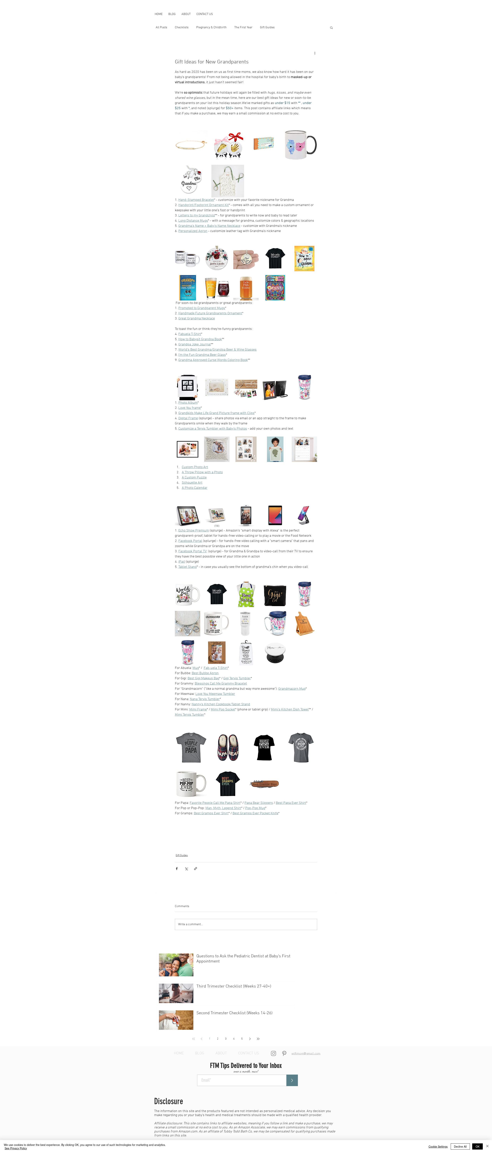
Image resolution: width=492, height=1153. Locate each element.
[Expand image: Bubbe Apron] (253, 586)
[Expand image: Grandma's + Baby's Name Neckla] (202, 169)
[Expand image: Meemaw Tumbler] (253, 616)
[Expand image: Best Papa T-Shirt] (275, 736)
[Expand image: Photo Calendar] (312, 441)
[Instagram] (273, 1053)
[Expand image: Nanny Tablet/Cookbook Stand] (312, 616)
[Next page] (250, 1038)
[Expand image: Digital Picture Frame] (283, 380)
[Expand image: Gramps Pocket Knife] (275, 772)
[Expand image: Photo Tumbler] (312, 380)
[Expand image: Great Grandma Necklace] (253, 251)
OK (478, 1146)
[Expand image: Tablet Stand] (312, 507)
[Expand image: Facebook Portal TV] (253, 507)
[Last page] (258, 1038)
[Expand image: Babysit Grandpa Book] (312, 251)
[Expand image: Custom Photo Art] (195, 441)
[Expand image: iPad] (283, 507)
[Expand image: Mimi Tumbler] (195, 645)
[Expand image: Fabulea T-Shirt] (224, 586)
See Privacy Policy (16, 1148)
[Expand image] (227, 181)
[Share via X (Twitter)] (186, 868)
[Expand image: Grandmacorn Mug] (224, 616)
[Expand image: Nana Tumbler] (283, 616)
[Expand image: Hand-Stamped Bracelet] (202, 133)
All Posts (161, 27)
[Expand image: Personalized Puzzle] (253, 441)
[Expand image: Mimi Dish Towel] (253, 645)
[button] (331, 27)
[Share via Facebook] (177, 868)
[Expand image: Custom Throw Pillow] (224, 441)
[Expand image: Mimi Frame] (224, 645)
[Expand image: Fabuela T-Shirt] (283, 251)
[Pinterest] (284, 1053)
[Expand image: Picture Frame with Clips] (246, 387)
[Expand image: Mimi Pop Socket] (283, 645)
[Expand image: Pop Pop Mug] (202, 772)
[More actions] (314, 53)
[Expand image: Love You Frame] (224, 380)
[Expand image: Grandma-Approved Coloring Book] (275, 287)
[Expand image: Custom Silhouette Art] (283, 441)
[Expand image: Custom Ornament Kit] (239, 133)
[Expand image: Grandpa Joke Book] (195, 280)
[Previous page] (201, 1038)
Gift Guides (267, 27)
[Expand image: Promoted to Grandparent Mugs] (195, 251)
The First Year (243, 27)
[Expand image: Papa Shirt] (202, 736)
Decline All (460, 1146)
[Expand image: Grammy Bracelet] (195, 616)
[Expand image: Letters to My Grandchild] (275, 133)
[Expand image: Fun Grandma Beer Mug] (253, 280)
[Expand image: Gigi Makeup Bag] (283, 586)
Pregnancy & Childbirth (211, 27)
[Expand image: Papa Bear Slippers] (239, 736)
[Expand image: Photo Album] (195, 380)
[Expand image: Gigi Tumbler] (312, 586)
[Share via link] (195, 868)
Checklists (182, 27)
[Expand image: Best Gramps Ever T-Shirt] (239, 772)
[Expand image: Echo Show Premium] (195, 507)
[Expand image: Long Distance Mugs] (312, 133)
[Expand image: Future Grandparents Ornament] (224, 251)
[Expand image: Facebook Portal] (224, 507)
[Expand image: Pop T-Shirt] (312, 736)
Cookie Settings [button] (438, 1146)
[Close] (487, 1146)
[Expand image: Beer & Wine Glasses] (224, 280)
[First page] (193, 1038)
